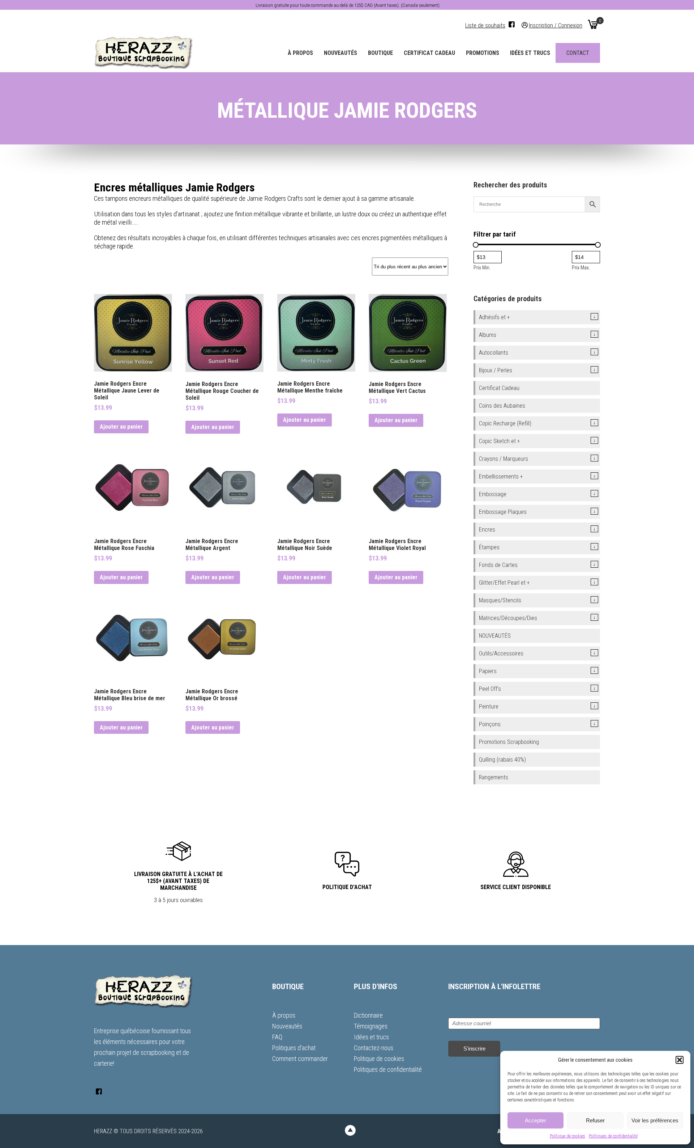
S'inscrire (474, 1048)
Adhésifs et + (494, 317)
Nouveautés (340, 52)
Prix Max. (581, 267)
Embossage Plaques (503, 511)
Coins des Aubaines (502, 405)
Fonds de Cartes (498, 565)
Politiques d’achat (294, 1048)
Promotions (482, 52)
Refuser (595, 1120)
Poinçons (490, 724)
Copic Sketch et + (499, 441)
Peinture (488, 706)
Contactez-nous (373, 1048)
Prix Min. (482, 267)
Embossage (492, 494)
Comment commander (300, 1058)
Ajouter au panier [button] (121, 426)
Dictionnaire (368, 1015)
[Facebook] (512, 24)
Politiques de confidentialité (613, 1136)
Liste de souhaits (485, 25)
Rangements (493, 777)
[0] (592, 24)
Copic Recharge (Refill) (505, 423)
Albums (487, 335)
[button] (679, 1059)
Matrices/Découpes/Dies (508, 618)
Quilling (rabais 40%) (502, 759)
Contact (577, 52)
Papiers (488, 671)
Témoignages (370, 1026)
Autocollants (493, 352)
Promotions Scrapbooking (509, 741)
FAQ (277, 1037)
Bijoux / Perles (495, 370)
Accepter (535, 1120)
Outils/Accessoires (501, 653)
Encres (487, 529)
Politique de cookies (567, 1136)
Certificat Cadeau (429, 52)
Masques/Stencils (500, 600)
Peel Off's (490, 688)
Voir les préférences (654, 1120)
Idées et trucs (530, 52)
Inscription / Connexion (555, 25)
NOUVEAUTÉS (495, 635)
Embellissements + (501, 476)
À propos (300, 52)
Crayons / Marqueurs (503, 458)
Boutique (380, 52)
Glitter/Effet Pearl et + (504, 582)
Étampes (489, 547)
